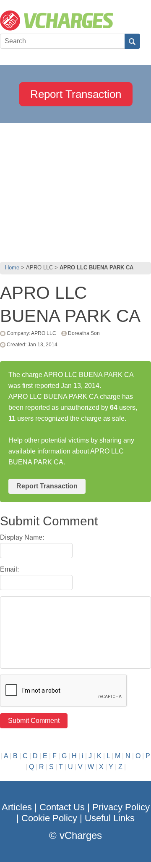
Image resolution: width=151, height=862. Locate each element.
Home (12, 267)
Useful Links (110, 818)
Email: (9, 569)
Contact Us (62, 807)
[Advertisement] (75, 190)
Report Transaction (75, 94)
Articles (17, 807)
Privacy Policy (121, 807)
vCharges (81, 835)
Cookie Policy (49, 818)
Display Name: (22, 537)
